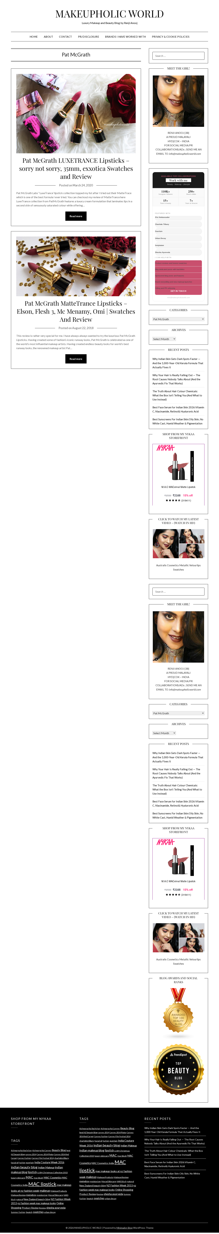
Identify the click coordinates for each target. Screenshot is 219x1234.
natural (19, 1199)
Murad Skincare (55, 1195)
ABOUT (48, 36)
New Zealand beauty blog (37, 1199)
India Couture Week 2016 (49, 1162)
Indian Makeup (46, 1167)
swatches (38, 1211)
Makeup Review (18, 1195)
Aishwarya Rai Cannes (41, 1150)
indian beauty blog (24, 1167)
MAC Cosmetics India (103, 1163)
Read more (76, 216)
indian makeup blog (91, 1150)
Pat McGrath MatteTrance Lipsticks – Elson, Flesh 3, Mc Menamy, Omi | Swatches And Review (76, 311)
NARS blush (122, 1181)
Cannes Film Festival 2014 (43, 1158)
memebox (31, 1194)
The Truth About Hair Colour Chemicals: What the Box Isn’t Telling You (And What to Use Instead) (177, 395)
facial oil (15, 1162)
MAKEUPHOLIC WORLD (109, 13)
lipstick (32, 1172)
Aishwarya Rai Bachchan (21, 1150)
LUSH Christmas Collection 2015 (52, 1172)
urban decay (50, 1212)
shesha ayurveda (56, 1207)
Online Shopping (124, 1189)
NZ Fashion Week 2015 (119, 1185)
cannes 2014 (30, 1154)
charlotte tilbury (61, 1158)
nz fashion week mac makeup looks (37, 1203)
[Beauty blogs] (178, 1011)
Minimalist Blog (125, 1227)
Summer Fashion (18, 1212)
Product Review (30, 1207)
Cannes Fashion (24, 1158)
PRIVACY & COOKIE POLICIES (171, 36)
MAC (29, 1177)
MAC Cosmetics (53, 1177)
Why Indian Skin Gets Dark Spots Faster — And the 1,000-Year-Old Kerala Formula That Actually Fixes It (177, 363)
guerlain (30, 1162)
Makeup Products (59, 1191)
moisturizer (42, 1195)
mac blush (38, 1178)
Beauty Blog (59, 1150)
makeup (45, 1190)
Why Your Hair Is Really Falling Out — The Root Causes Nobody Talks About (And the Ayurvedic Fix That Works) (176, 379)
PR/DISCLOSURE (88, 36)
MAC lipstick (42, 1184)
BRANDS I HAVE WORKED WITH (125, 36)
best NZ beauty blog (88, 1132)
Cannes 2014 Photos (45, 1154)
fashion (22, 1162)
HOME (34, 36)
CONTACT (65, 36)
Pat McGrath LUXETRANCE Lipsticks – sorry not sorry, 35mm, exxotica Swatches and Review (76, 168)
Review (42, 1208)
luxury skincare (18, 1178)
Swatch (29, 1212)
